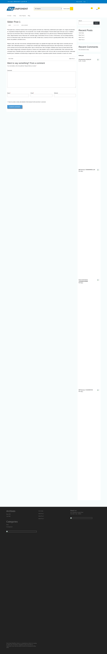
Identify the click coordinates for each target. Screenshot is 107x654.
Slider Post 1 (13, 22)
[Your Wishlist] (93, 9)
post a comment (24, 25)
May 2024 (8, 514)
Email (32, 93)
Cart (84, 1)
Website (56, 93)
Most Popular (23, 15)
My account (79, 1)
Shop (14, 15)
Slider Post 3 (81, 39)
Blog (29, 15)
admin (9, 25)
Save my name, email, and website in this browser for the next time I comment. (27, 102)
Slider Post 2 (72, 58)
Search (80, 20)
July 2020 (8, 516)
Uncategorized (9, 526)
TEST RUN (10, 58)
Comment (9, 70)
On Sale (9, 15)
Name (9, 93)
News (7, 524)
